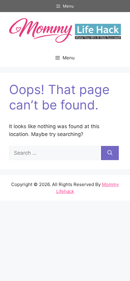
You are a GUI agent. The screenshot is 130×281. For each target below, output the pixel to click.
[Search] (110, 153)
